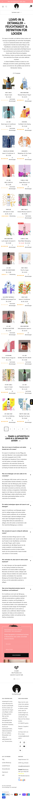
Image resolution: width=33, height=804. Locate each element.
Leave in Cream (8, 387)
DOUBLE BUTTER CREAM (24, 357)
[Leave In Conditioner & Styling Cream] (8, 141)
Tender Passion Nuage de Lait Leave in (8, 357)
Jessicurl (24, 121)
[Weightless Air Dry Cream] (24, 141)
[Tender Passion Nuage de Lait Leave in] (8, 346)
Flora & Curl (24, 180)
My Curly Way (8, 414)
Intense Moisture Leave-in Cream (24, 211)
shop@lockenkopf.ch (24, 766)
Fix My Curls (8, 384)
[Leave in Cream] (8, 375)
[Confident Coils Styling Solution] (24, 112)
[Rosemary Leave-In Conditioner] (24, 375)
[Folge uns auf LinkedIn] (20, 750)
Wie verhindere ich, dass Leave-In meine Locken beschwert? (15, 560)
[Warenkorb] (30, 6)
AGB (3, 775)
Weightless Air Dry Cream (24, 153)
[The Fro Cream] (24, 258)
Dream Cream (8, 95)
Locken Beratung (6, 762)
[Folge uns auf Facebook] (20, 742)
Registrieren (16, 655)
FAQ (3, 759)
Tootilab (8, 209)
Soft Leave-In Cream (8, 211)
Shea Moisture (24, 92)
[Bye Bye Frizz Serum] (24, 404)
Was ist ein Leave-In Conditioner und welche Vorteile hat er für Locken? (14, 448)
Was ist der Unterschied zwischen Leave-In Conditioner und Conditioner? (13, 589)
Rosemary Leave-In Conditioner (24, 387)
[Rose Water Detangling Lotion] (24, 229)
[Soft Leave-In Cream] (8, 200)
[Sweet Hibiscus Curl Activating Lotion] (24, 170)
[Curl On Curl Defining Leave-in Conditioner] (8, 404)
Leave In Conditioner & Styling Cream (8, 153)
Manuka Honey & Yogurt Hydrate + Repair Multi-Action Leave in (24, 95)
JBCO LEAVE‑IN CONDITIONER (8, 182)
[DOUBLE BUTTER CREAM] (24, 346)
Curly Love (24, 297)
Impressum (5, 772)
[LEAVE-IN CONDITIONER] (8, 258)
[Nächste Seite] (27, 429)
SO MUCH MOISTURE (8, 328)
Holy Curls (8, 92)
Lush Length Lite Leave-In (8, 241)
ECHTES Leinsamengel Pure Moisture (8, 299)
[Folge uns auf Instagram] (24, 742)
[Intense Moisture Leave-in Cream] (24, 200)
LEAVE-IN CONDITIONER (8, 270)
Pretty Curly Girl (24, 414)
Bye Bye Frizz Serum (24, 416)
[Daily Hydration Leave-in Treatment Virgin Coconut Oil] (24, 316)
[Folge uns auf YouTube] (24, 746)
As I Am (8, 121)
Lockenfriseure (6, 766)
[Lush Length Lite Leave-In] (8, 229)
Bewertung (23, 769)
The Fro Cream (24, 270)
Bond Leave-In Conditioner (8, 124)
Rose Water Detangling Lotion (24, 241)
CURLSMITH (24, 151)
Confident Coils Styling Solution (24, 124)
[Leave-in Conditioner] (24, 287)
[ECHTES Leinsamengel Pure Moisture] (8, 287)
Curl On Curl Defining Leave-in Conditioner (8, 416)
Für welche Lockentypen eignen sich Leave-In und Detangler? (15, 505)
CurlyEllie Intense (8, 151)
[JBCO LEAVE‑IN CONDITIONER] (8, 170)
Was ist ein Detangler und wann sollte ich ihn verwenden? (14, 475)
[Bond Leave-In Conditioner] (8, 112)
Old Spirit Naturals (8, 297)
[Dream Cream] (8, 83)
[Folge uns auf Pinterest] (20, 746)
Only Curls (24, 209)
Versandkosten (6, 769)
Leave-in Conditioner (24, 299)
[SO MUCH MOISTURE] (8, 316)
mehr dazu (22, 1)
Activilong (9, 355)
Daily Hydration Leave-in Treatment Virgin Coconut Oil (24, 328)
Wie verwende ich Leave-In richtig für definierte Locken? (15, 532)
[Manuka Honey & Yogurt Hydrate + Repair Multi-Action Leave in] (24, 83)
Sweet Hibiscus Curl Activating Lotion (24, 182)
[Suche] (6, 6)
